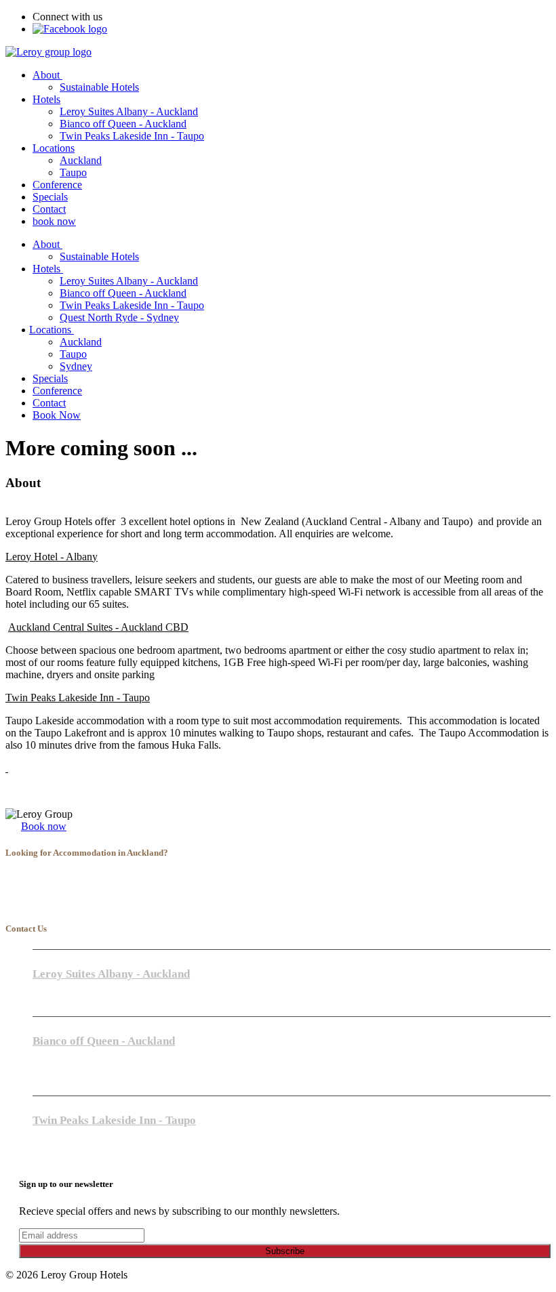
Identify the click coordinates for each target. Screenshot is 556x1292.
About (47, 75)
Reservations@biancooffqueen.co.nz (102, 1079)
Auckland (81, 160)
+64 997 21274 (65, 987)
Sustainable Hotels (99, 87)
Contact (49, 209)
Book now (43, 826)
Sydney (76, 366)
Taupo (73, 172)
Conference (57, 184)
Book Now (57, 415)
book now (54, 221)
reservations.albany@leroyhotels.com (104, 1000)
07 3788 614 (60, 1133)
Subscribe (284, 1251)
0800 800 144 (62, 1066)
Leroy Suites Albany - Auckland (129, 111)
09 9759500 (58, 1054)
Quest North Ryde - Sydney (119, 317)
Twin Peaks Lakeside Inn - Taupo (132, 136)
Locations (54, 148)
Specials (50, 197)
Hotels (46, 99)
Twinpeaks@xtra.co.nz (76, 1158)
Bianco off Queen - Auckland (123, 123)
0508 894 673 (62, 1145)
